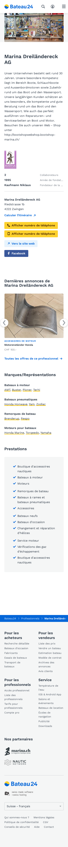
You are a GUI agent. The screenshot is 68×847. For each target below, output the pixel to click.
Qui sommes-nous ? (16, 817)
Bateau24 (10, 618)
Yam (32, 404)
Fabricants (11, 653)
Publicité (44, 721)
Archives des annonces (46, 664)
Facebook (18, 253)
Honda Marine (14, 432)
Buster (16, 390)
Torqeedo (32, 432)
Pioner (27, 390)
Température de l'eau (48, 687)
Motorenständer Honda (18, 344)
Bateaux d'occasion (16, 648)
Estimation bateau (49, 653)
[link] (34, 322)
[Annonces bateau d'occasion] (18, 6)
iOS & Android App (49, 694)
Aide (37, 826)
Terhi (36, 390)
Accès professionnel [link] (16, 690)
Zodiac (41, 404)
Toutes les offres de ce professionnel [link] (31, 358)
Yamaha (45, 432)
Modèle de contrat (49, 657)
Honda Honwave (15, 404)
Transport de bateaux (12, 664)
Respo (25, 418)
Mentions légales (44, 817)
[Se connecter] (53, 6)
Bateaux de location (50, 707)
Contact (49, 826)
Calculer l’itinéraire (18, 215)
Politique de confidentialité (21, 822)
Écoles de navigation (44, 714)
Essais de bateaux (15, 657)
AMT (7, 390)
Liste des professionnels (13, 697)
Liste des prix (46, 643)
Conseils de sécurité (17, 826)
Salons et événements (45, 701)
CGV (45, 822)
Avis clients (45, 671)
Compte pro (11, 712)
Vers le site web (23, 243)
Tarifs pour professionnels (13, 705)
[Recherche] (44, 6)
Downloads (45, 726)
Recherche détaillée (16, 643)
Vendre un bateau (49, 648)
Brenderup (11, 418)
